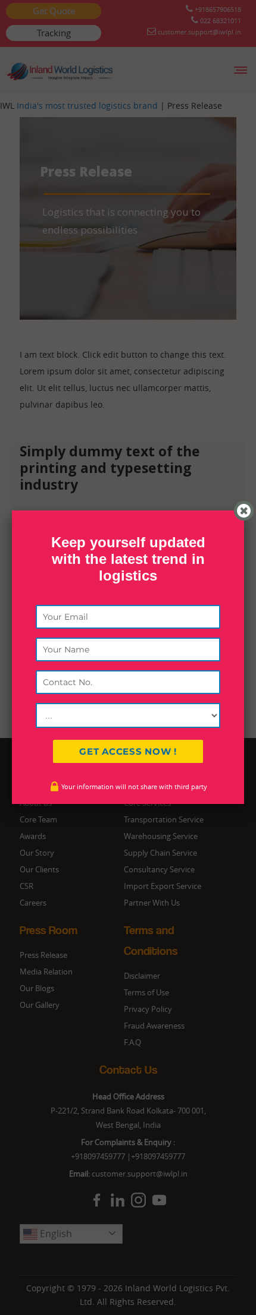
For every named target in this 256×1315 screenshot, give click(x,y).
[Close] (244, 511)
